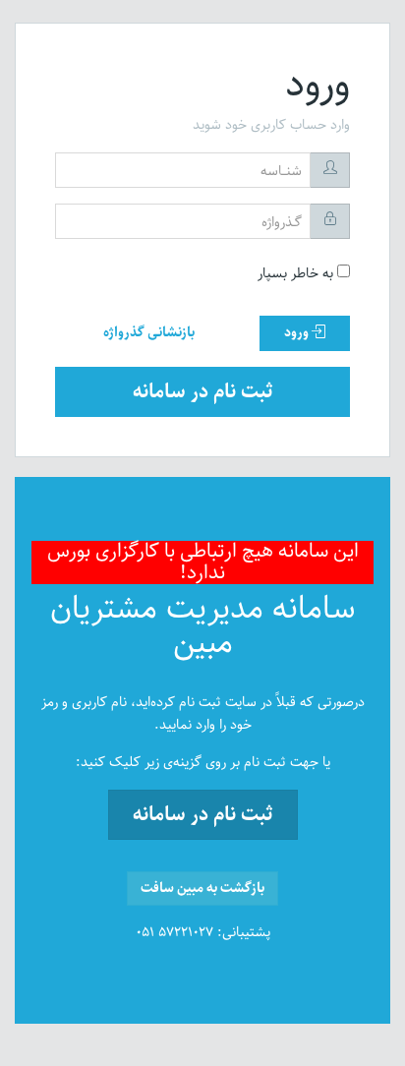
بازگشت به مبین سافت (202, 888)
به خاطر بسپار (297, 274)
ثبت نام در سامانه (203, 392)
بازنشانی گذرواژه (149, 332)
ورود (298, 332)
